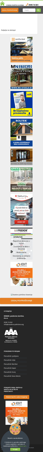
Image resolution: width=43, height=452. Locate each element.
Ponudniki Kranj (10, 372)
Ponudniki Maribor (11, 364)
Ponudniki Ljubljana (11, 356)
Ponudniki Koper (10, 368)
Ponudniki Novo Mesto (12, 376)
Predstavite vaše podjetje (16, 397)
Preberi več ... (22, 446)
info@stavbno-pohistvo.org (14, 324)
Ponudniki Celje (9, 360)
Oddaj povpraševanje (9, 10)
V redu (15, 449)
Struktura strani (29, 448)
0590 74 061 (8, 322)
